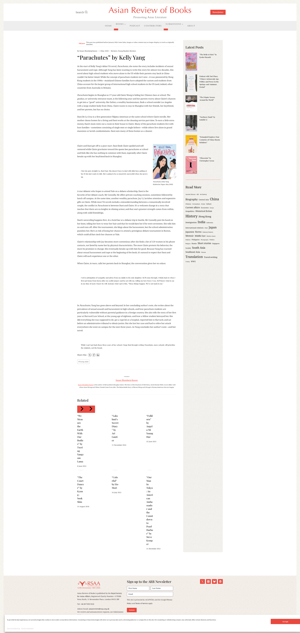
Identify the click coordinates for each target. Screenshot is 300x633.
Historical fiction (203, 211)
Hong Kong (205, 216)
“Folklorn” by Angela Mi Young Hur (149, 426)
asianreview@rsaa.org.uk (99, 609)
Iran (206, 228)
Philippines (196, 240)
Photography (204, 240)
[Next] (90, 409)
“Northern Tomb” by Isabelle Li (207, 118)
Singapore (215, 243)
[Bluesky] (214, 581)
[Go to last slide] (81, 409)
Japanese (190, 231)
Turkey (188, 261)
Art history (203, 194)
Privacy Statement (27, 628)
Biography (192, 199)
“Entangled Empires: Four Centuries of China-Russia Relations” (209, 139)
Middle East (200, 235)
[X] (90, 355)
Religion (188, 243)
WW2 (193, 261)
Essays (212, 208)
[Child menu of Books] (116, 29)
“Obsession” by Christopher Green (206, 159)
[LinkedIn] (98, 355)
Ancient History (190, 194)
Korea (198, 231)
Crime (203, 204)
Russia (194, 243)
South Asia (198, 247)
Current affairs (193, 207)
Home (108, 25)
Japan (213, 227)
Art (198, 194)
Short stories (204, 243)
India (201, 222)
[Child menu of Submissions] (166, 29)
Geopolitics (190, 211)
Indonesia (209, 222)
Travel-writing (210, 257)
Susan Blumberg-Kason (88, 51)
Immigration (191, 222)
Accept (285, 621)
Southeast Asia (193, 252)
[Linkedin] (220, 581)
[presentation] (191, 62)
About (191, 25)
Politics (212, 240)
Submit (132, 610)
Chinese (188, 204)
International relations (195, 228)
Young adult (83, 361)
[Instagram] (208, 581)
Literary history (207, 232)
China (214, 199)
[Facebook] (94, 355)
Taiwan (203, 252)
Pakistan (188, 240)
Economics (205, 208)
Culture (208, 204)
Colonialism (196, 204)
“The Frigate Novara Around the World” (207, 98)
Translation (194, 256)
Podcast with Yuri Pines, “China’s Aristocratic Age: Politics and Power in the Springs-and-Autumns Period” (209, 81)
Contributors (153, 25)
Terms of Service (141, 603)
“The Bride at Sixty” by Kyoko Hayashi (208, 55)
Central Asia (204, 199)
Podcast (135, 25)
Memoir (190, 235)
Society (188, 248)
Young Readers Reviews (127, 51)
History (192, 216)
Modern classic (211, 236)
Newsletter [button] (217, 12)
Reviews (114, 51)
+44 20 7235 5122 (87, 604)
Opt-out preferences (13, 628)
